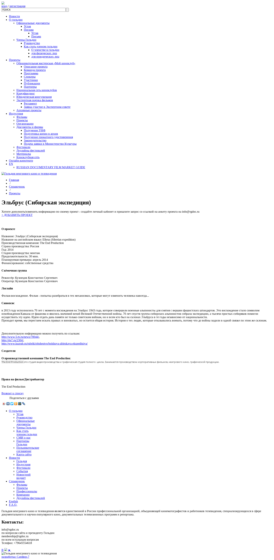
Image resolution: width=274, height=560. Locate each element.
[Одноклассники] (16, 403)
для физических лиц (44, 53)
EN (11, 163)
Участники (31, 80)
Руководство (32, 43)
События (22, 471)
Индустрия (16, 113)
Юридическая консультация (34, 96)
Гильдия (21, 461)
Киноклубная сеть (28, 157)
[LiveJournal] (24, 403)
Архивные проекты (28, 110)
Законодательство (35, 140)
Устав (27, 26)
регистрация (17, 6)
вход (4, 6)
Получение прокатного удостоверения (48, 137)
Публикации (32, 83)
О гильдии (16, 19)
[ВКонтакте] (8, 403)
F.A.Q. (13, 504)
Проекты (14, 59)
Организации (25, 123)
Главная (14, 180)
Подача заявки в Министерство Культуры (50, 143)
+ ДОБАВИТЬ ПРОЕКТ (17, 215)
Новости (14, 16)
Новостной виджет (23, 476)
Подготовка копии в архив (41, 133)
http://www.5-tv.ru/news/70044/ (20, 336)
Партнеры (30, 86)
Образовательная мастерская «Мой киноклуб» (45, 63)
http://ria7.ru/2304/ (12, 340)
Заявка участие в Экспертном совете (47, 106)
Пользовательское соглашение (27, 449)
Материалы (23, 153)
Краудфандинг (25, 93)
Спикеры (30, 76)
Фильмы (21, 117)
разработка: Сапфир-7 (15, 556)
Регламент (30, 103)
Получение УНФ (34, 130)
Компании (23, 494)
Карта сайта (24, 454)
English (13, 501)
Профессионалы (26, 491)
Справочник (17, 186)
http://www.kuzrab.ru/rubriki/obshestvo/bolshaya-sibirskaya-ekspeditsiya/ (44, 343)
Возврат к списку (12, 393)
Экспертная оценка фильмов (34, 100)
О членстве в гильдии (45, 49)
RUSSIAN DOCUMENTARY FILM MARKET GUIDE (50, 167)
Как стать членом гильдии (40, 46)
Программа (31, 73)
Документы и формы (29, 127)
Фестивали (23, 147)
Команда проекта (35, 70)
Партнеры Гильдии (22, 442)
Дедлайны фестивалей (30, 150)
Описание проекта (36, 66)
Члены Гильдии (26, 39)
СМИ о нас (23, 437)
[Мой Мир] (20, 403)
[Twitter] (12, 403)
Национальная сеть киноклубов (36, 90)
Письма (29, 29)
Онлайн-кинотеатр (21, 160)
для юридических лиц (45, 56)
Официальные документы (33, 23)
